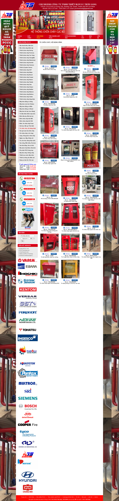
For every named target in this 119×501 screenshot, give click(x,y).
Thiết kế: (86, 499)
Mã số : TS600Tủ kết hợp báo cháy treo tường (49, 256)
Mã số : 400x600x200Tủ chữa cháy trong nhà (91, 136)
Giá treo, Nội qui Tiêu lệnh (27, 126)
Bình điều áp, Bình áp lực (26, 116)
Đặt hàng (47, 66)
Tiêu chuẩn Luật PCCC (54, 497)
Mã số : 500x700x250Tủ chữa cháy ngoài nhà (49, 163)
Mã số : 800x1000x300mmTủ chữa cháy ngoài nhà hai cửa (70, 230)
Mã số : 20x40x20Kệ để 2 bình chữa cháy (49, 69)
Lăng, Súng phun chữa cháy (27, 135)
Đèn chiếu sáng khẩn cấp (26, 48)
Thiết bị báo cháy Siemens (27, 65)
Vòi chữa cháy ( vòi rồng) (26, 133)
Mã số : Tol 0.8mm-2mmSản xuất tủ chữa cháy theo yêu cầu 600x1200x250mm (70, 71)
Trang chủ (24, 497)
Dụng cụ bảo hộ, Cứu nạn (27, 160)
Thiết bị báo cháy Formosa (27, 53)
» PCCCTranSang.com (24, 250)
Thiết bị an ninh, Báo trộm (27, 155)
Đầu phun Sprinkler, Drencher (28, 148)
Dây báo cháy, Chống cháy (27, 152)
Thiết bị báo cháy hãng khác (27, 99)
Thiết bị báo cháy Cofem (26, 96)
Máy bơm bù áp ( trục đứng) (27, 111)
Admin (96, 497)
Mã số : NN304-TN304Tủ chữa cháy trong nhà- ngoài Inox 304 (91, 257)
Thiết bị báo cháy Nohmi (26, 79)
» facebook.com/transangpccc (26, 255)
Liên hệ (90, 497)
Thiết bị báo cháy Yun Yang (27, 55)
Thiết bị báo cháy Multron (26, 94)
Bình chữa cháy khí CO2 (26, 121)
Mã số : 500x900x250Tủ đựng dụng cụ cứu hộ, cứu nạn (70, 282)
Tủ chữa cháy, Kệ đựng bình (28, 128)
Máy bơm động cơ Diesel (26, 109)
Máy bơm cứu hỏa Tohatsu (27, 104)
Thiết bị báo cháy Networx (27, 91)
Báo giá (84, 497)
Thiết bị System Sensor (26, 67)
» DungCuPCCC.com (24, 248)
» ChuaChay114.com (24, 252)
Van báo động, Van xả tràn (27, 145)
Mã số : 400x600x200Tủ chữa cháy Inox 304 (49, 104)
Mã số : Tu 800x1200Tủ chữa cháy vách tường (49, 138)
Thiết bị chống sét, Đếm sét (27, 157)
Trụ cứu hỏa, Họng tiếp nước (27, 140)
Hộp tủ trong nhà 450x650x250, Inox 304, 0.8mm (70, 160)
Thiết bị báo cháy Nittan (26, 72)
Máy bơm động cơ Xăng (26, 101)
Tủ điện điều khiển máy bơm (27, 113)
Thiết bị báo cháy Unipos (26, 87)
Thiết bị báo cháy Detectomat (27, 60)
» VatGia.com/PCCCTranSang (26, 253)
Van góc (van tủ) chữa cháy (27, 130)
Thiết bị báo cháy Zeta (26, 84)
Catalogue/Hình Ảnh (68, 497)
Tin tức (78, 497)
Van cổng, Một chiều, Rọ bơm (28, 143)
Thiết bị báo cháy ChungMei (27, 57)
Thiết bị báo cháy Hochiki (26, 62)
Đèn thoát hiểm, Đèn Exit (26, 45)
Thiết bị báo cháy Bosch (26, 74)
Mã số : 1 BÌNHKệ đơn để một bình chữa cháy (91, 71)
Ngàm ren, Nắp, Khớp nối (26, 138)
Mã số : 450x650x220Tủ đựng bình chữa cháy (70, 200)
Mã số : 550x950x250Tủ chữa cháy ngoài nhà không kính (49, 282)
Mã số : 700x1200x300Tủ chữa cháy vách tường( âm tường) (49, 231)
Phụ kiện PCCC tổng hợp (26, 150)
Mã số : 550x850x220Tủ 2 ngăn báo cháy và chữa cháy (70, 256)
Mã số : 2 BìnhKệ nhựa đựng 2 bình (91, 173)
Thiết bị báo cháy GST (26, 70)
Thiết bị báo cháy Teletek (26, 82)
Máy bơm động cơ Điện (26, 106)
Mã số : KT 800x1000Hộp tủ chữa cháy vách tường (91, 104)
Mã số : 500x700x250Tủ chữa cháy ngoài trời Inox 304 (70, 129)
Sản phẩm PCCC (25, 42)
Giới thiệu (31, 497)
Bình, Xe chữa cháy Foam (27, 123)
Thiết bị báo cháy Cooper (26, 77)
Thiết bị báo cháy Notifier (26, 89)
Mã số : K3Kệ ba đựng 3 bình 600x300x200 (49, 198)
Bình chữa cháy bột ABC (26, 118)
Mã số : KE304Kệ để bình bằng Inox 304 (70, 96)
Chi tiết (53, 66)
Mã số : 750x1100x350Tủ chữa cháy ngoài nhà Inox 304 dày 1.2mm (91, 199)
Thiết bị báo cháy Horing (26, 50)
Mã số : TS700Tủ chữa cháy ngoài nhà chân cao (91, 229)
